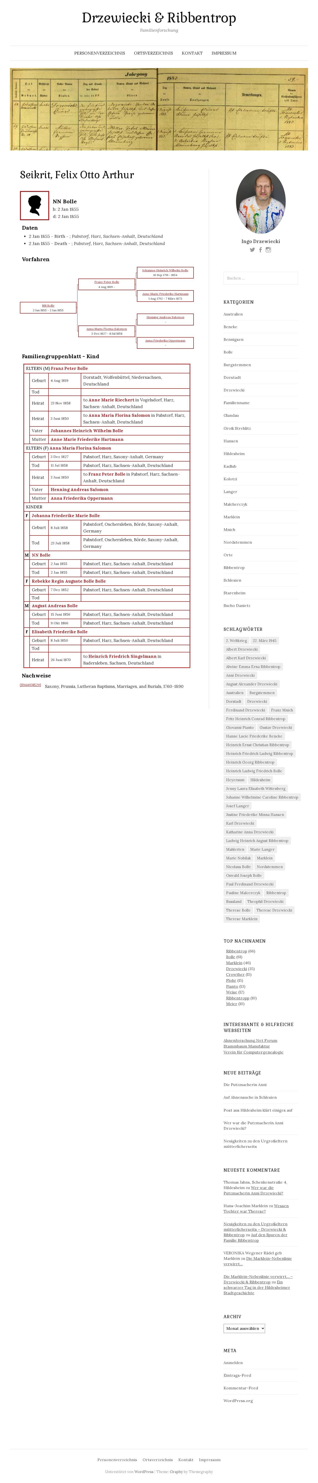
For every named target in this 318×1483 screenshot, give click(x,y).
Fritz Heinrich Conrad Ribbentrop (255, 718)
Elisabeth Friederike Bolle (60, 632)
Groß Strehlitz (237, 428)
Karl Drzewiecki (240, 823)
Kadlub (230, 466)
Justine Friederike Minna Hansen (255, 814)
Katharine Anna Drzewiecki (250, 832)
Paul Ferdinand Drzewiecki (250, 884)
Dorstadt (232, 377)
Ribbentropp (237, 997)
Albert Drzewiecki (242, 649)
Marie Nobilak (238, 858)
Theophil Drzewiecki (265, 901)
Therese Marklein (241, 919)
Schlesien (232, 580)
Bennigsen (233, 339)
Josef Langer (237, 806)
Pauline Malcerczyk (243, 892)
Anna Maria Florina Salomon (80, 448)
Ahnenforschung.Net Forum (250, 1040)
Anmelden (233, 1362)
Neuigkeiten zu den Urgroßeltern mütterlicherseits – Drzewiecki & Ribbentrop (255, 1229)
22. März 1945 (265, 640)
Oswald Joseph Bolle (244, 875)
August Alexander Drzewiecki (251, 684)
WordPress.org (238, 1400)
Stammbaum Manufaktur (247, 1046)
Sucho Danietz (237, 605)
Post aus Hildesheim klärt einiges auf (258, 1110)
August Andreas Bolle (55, 605)
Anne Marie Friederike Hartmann (87, 439)
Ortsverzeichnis (153, 53)
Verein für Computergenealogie (253, 1052)
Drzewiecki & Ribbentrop (159, 17)
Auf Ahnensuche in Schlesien (250, 1097)
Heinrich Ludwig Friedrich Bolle (254, 771)
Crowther (235, 974)
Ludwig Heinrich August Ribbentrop (257, 840)
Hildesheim (234, 453)
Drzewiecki (234, 390)
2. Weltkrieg (236, 640)
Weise (231, 991)
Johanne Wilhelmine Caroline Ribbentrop (262, 797)
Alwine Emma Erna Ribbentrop (253, 666)
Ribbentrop (234, 567)
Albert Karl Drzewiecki (246, 658)
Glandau (231, 415)
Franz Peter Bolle (69, 368)
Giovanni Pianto (240, 727)
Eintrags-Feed (237, 1375)
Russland (233, 901)
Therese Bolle (238, 910)
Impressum (224, 53)
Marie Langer (262, 849)
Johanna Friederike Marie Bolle (66, 515)
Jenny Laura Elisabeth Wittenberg (255, 788)
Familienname (237, 402)
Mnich (229, 529)
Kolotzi (230, 478)
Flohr (231, 980)
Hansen (231, 440)
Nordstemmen (238, 542)
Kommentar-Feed (241, 1387)
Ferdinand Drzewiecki (245, 710)
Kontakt (192, 53)
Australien (233, 314)
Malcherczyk (235, 504)
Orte (228, 554)
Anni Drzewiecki (240, 675)
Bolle (228, 352)
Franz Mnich (282, 710)
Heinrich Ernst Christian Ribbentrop (257, 744)
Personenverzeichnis (99, 53)
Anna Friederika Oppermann (82, 498)
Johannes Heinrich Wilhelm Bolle (87, 430)
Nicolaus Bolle (238, 866)
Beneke (230, 326)
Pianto (232, 986)
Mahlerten (235, 849)
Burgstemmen (237, 364)
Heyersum (235, 779)
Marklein (232, 516)
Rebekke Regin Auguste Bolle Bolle (69, 581)
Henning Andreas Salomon (80, 489)
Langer (230, 491)
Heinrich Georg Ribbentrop (250, 762)
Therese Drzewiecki (274, 910)
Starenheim (234, 592)
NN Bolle (41, 555)
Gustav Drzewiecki (276, 727)
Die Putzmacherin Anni (245, 1084)
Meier (231, 1003)
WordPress (144, 1471)
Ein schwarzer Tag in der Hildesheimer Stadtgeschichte (257, 1287)
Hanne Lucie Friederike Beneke (254, 736)
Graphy (176, 1471)
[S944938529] (30, 685)
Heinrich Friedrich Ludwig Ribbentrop (259, 753)
